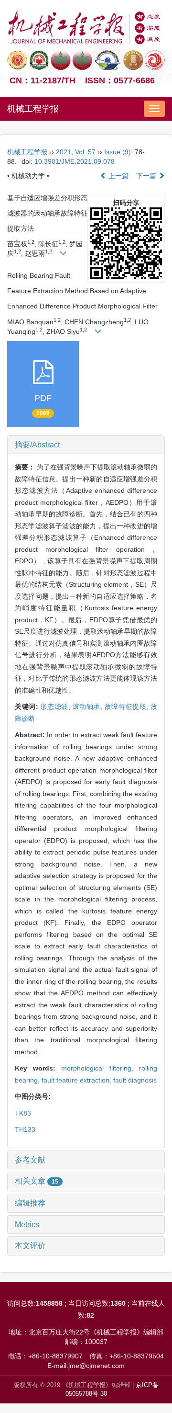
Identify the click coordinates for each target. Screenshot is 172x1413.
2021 (63, 152)
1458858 (49, 1303)
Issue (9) (117, 152)
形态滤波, (56, 706)
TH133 (25, 1129)
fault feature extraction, (77, 1080)
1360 (118, 1303)
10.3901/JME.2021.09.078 (74, 161)
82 (90, 1315)
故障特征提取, (127, 706)
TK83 (23, 1113)
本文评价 (30, 1246)
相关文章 (36, 1181)
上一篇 (118, 176)
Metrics (27, 1224)
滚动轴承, (89, 706)
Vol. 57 (85, 152)
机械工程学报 (33, 109)
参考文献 (30, 1160)
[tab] (86, 445)
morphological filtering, (100, 1068)
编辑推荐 (30, 1203)
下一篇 (147, 176)
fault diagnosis (135, 1080)
